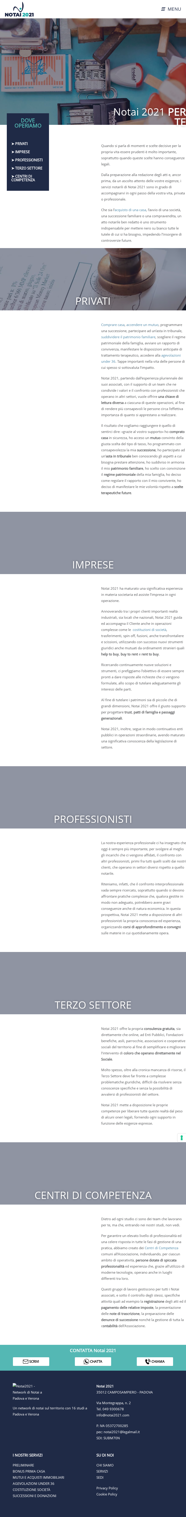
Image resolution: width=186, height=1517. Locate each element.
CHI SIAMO (105, 1465)
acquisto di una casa (130, 210)
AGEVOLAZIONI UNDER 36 (33, 1483)
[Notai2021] (17, 9)
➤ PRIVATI (19, 143)
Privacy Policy (107, 1488)
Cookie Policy (106, 1494)
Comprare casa (113, 324)
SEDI (99, 1477)
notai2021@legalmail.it (122, 1432)
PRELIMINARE (23, 1465)
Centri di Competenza (161, 1248)
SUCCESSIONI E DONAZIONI (34, 1495)
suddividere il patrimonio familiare (128, 337)
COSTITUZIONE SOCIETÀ (31, 1489)
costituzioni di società (149, 629)
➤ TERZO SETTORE (26, 168)
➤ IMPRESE (20, 151)
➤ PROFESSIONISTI (27, 159)
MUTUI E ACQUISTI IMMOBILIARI (38, 1477)
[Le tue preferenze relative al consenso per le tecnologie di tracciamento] (181, 1137)
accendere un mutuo (142, 324)
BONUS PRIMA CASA (29, 1471)
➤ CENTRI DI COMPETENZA (23, 178)
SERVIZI (102, 1471)
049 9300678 (113, 1409)
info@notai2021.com (112, 1415)
